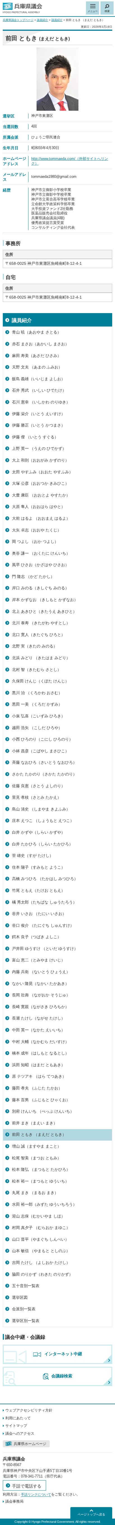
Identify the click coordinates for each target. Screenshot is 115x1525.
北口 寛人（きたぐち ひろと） (38, 634)
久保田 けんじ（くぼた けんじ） (40, 681)
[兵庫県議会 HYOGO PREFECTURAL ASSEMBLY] (22, 8)
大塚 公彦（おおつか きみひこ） (40, 483)
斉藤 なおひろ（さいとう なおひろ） (44, 762)
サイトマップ (16, 1426)
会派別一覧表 (23, 1309)
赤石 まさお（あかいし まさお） (40, 344)
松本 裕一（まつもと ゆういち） (40, 1181)
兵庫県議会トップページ (18, 20)
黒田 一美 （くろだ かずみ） (37, 704)
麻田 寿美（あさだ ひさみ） (36, 355)
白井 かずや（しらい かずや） (38, 832)
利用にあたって (18, 1418)
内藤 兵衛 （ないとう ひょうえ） (41, 972)
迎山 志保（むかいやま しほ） (38, 1216)
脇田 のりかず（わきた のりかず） (42, 1274)
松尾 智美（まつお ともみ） (36, 1158)
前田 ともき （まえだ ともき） (39, 1134)
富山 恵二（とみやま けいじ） (38, 960)
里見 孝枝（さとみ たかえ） (36, 797)
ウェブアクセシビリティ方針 (28, 1410)
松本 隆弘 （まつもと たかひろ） (41, 1169)
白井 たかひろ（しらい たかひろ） (42, 844)
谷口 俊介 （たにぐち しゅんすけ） (43, 925)
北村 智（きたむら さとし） (36, 669)
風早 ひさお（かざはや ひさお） (40, 564)
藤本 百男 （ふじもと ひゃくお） (41, 1100)
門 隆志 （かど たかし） (33, 576)
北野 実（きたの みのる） (34, 646)
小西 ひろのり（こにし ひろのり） (42, 739)
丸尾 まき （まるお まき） (35, 1192)
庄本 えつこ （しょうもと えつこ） (43, 820)
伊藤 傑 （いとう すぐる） (35, 437)
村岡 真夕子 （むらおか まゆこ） (41, 1227)
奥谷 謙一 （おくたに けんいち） (41, 553)
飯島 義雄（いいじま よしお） (38, 379)
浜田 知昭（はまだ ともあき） (38, 1065)
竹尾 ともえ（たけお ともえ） (38, 890)
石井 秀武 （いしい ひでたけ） (39, 390)
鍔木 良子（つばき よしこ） (36, 937)
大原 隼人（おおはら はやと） (38, 506)
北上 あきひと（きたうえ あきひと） (44, 611)
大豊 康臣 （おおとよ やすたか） (41, 495)
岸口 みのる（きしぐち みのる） (40, 588)
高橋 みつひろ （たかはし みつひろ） (45, 878)
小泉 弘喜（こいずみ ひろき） (38, 716)
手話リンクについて (36, 1494)
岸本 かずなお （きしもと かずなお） (45, 599)
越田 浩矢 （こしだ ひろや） (37, 727)
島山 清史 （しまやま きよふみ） (41, 809)
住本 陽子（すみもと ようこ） (38, 867)
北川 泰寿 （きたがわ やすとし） (41, 623)
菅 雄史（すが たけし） (32, 855)
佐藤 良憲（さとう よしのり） (38, 786)
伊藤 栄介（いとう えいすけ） (38, 414)
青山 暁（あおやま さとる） (36, 332)
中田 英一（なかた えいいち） (38, 1030)
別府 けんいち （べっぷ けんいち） (43, 1111)
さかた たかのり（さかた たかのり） (44, 774)
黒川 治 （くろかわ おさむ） (37, 693)
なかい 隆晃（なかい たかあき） (40, 983)
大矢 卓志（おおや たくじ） (36, 530)
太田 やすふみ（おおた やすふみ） (42, 472)
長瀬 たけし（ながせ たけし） (38, 1018)
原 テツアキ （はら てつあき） (39, 1076)
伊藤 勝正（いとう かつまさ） (38, 425)
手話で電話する (26, 1486)
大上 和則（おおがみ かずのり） (40, 460)
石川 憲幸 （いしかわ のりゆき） (41, 402)
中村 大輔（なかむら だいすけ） (40, 1041)
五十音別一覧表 (25, 1285)
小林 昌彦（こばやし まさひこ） (40, 751)
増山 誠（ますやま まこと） (36, 1146)
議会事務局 (14, 1501)
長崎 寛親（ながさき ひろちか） (40, 1006)
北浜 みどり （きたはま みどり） (41, 658)
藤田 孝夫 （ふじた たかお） (37, 1088)
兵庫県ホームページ (30, 1444)
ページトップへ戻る (91, 1514)
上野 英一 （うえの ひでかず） (39, 448)
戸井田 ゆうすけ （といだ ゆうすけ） (45, 948)
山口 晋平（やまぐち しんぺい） (40, 1239)
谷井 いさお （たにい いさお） (39, 913)
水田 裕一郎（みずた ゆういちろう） (44, 1204)
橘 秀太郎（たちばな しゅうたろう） (44, 902)
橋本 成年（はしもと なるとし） (40, 1053)
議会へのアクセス (19, 1433)
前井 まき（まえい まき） (34, 1123)
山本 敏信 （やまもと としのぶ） (41, 1251)
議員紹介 (42, 20)
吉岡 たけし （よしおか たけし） (41, 1262)
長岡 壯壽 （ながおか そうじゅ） (41, 995)
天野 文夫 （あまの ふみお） (37, 367)
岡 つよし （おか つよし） (35, 541)
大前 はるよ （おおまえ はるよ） (41, 518)
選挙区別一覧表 (25, 1320)
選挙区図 (20, 1297)
